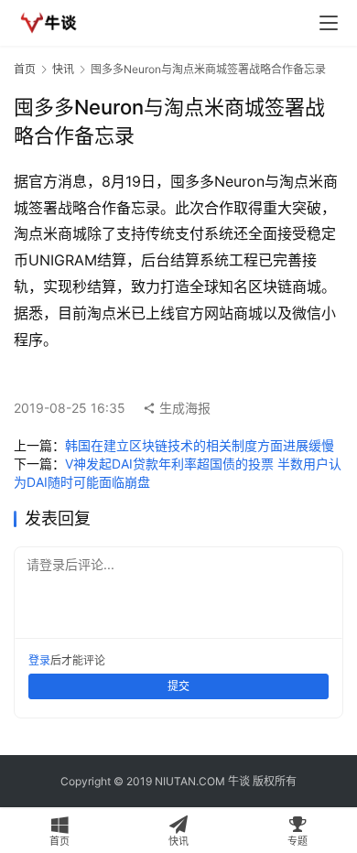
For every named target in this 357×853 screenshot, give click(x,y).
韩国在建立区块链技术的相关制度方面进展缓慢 (199, 445)
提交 (178, 686)
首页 (25, 69)
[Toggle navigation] (328, 22)
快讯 (63, 69)
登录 (39, 660)
